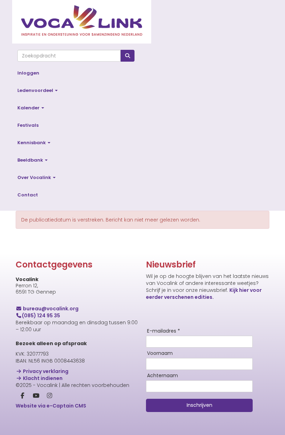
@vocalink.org (51, 308)
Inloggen (28, 73)
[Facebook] (22, 396)
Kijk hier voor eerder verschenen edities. (204, 294)
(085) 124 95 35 (41, 315)
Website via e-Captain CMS (51, 405)
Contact (27, 195)
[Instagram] (49, 396)
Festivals (28, 125)
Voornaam (160, 353)
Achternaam (162, 376)
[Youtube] (36, 396)
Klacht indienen (42, 378)
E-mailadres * (163, 331)
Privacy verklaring (45, 371)
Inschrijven (199, 405)
